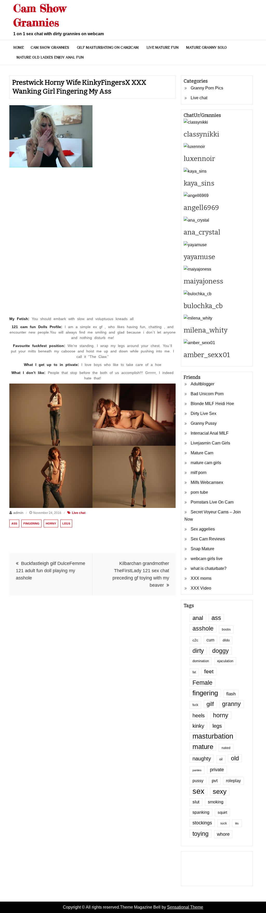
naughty (201, 758)
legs (66, 523)
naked (226, 747)
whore (223, 834)
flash (231, 693)
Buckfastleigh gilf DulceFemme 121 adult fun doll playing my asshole (50, 571)
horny (51, 523)
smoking (215, 801)
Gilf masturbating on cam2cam (108, 47)
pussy (197, 780)
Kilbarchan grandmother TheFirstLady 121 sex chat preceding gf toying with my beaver (140, 574)
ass (14, 523)
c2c (195, 640)
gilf (210, 704)
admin (18, 513)
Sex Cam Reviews (208, 539)
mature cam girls (206, 463)
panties (197, 770)
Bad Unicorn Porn (207, 394)
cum (210, 640)
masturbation (212, 736)
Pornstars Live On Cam (212, 502)
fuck (195, 704)
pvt (215, 780)
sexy (220, 791)
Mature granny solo (206, 47)
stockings (202, 822)
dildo (226, 640)
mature (202, 747)
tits (237, 823)
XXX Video (201, 588)
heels (198, 715)
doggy (220, 650)
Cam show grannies (50, 47)
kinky (198, 726)
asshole (203, 628)
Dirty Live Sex (203, 413)
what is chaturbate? (209, 568)
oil (221, 759)
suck (223, 823)
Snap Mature (202, 549)
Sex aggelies (203, 529)
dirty (198, 650)
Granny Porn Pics (207, 88)
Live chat (78, 512)
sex (198, 791)
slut (196, 801)
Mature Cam (202, 453)
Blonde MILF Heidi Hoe (212, 403)
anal (197, 618)
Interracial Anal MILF (210, 433)
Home (18, 47)
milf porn (199, 472)
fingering (31, 523)
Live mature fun (162, 47)
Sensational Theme (185, 907)
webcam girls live (207, 558)
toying (200, 833)
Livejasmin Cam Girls (210, 443)
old (235, 758)
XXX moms (201, 578)
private (217, 769)
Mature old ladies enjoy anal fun (50, 57)
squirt (222, 812)
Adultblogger (202, 384)
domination (200, 661)
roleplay (233, 780)
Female (202, 682)
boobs (226, 629)
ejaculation (225, 661)
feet (209, 671)
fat (194, 672)
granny (231, 704)
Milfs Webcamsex (207, 482)
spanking (200, 812)
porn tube (199, 492)
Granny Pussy (204, 423)
